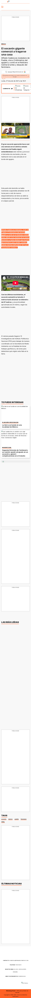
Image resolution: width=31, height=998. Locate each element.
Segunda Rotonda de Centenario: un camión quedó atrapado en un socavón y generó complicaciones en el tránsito (15, 453)
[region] (16, 28)
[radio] (3, 2)
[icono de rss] (29, 2)
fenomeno (24, 819)
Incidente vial (6, 447)
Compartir (6, 88)
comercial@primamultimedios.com (15, 960)
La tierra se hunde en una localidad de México (12, 426)
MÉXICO (3, 44)
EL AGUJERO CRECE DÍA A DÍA (10, 422)
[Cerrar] (28, 76)
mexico (10, 819)
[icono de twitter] (20, 2)
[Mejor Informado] (15, 7)
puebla (17, 819)
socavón (3, 819)
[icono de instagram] (24, 2)
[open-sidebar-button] (2, 7)
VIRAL (3, 822)
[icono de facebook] (16, 2)
